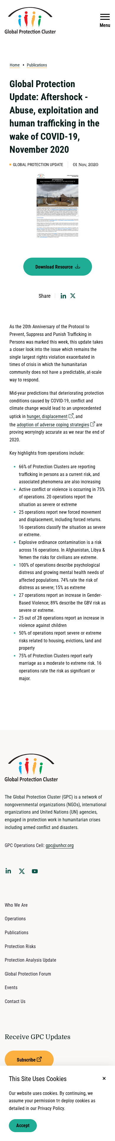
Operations (15, 918)
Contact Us (15, 1001)
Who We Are (16, 905)
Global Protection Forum (28, 974)
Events (11, 987)
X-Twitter (23, 873)
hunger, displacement (47, 416)
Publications (37, 65)
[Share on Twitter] (72, 295)
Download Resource (54, 267)
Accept (22, 1125)
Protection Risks (20, 946)
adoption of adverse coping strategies (53, 425)
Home (15, 65)
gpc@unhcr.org (60, 845)
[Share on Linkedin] (63, 295)
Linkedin (9, 872)
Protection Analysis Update (30, 960)
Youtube (36, 873)
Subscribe (26, 1060)
